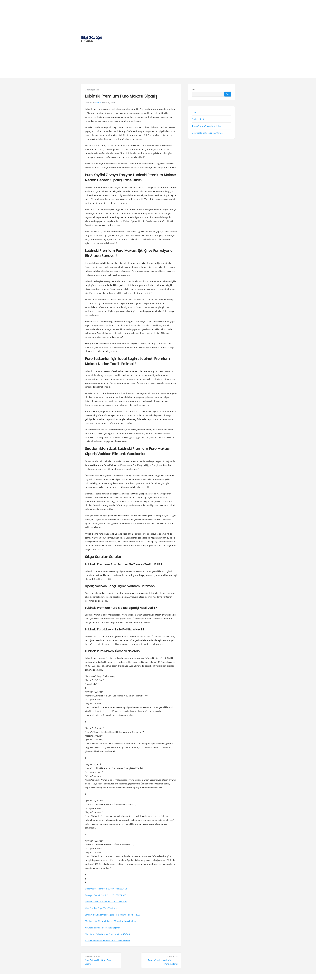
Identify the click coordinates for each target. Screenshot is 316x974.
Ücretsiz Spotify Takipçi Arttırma (207, 133)
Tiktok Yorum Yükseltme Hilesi (206, 126)
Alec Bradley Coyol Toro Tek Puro (101, 908)
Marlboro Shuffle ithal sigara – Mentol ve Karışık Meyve (111, 921)
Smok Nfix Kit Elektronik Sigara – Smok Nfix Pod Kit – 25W (112, 914)
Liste (194, 112)
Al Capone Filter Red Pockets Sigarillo (102, 927)
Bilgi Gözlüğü (91, 37)
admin (98, 102)
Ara (193, 89)
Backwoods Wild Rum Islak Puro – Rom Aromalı (107, 940)
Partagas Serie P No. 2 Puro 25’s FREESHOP (105, 895)
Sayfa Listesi (198, 119)
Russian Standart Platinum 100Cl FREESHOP (106, 901)
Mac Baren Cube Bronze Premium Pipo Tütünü (107, 934)
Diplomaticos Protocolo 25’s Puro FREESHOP (106, 888)
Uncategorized (92, 89)
